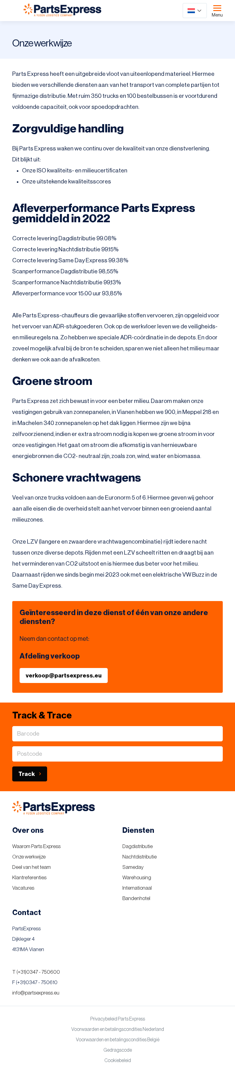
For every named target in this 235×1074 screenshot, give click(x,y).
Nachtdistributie (139, 856)
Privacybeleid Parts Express (117, 1019)
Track (26, 774)
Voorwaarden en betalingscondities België (117, 1039)
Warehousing (136, 877)
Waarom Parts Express (36, 846)
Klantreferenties (29, 877)
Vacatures (23, 888)
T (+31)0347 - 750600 (36, 972)
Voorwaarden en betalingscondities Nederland (117, 1029)
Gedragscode (117, 1050)
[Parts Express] (62, 10)
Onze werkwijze (29, 856)
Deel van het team (31, 867)
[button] (195, 10)
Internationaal (137, 888)
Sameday (133, 867)
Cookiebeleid (117, 1060)
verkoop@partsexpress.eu (64, 675)
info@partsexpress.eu (35, 992)
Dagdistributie (137, 846)
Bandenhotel (136, 898)
